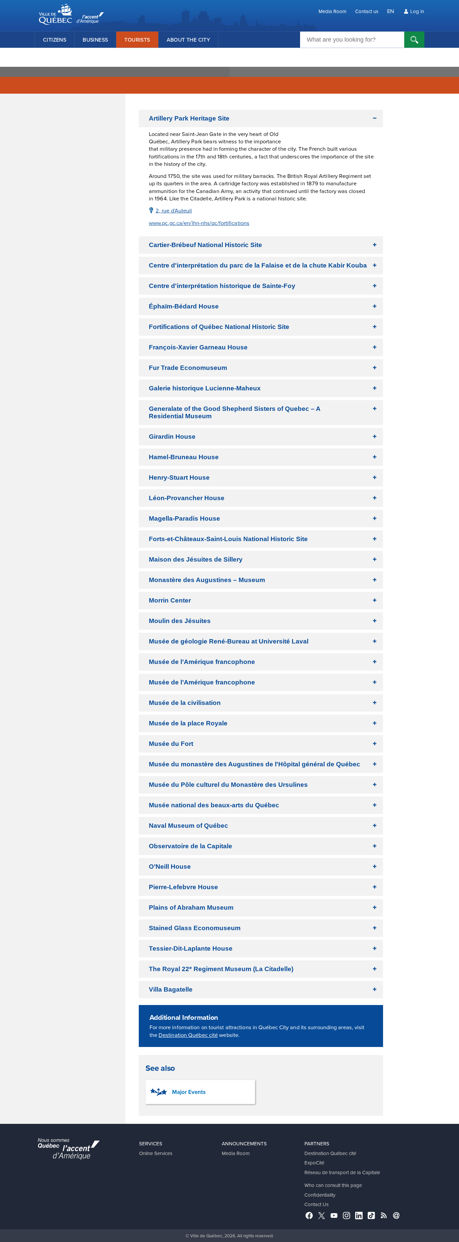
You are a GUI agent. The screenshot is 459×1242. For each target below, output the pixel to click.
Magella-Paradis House (184, 518)
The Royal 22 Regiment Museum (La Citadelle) (221, 968)
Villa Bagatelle (171, 989)
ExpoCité (314, 1162)
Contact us (366, 11)
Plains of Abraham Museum (191, 907)
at (228, 641)
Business (95, 39)
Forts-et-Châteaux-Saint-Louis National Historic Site (228, 538)
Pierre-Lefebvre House (183, 887)
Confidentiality (319, 1194)
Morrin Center (170, 600)
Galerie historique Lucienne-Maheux (205, 388)
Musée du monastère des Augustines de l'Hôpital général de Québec (254, 764)
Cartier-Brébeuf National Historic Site (205, 244)
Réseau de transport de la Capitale (342, 1172)
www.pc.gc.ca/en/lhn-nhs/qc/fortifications (199, 223)
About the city (188, 39)
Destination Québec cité (188, 1035)
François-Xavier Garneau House (198, 347)
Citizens (54, 39)
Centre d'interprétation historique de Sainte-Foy (222, 285)
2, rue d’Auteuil (174, 210)
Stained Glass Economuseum (195, 928)
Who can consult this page (333, 1185)
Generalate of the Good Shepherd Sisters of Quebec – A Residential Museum (235, 412)
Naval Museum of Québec (188, 825)
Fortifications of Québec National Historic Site (219, 326)
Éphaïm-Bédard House (184, 306)
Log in (417, 11)
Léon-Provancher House (186, 497)
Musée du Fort (171, 743)
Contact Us (316, 1204)
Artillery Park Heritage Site (189, 118)
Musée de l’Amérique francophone (202, 661)
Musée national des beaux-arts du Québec (214, 805)
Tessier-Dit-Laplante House (191, 948)
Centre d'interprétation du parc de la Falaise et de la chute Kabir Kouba (258, 265)
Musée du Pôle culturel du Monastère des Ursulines (228, 784)
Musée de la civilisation (185, 702)
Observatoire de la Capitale (190, 846)
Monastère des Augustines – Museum (207, 579)
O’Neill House (170, 866)
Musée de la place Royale (188, 723)
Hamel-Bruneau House (184, 457)
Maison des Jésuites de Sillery (196, 559)
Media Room (332, 11)
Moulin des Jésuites (180, 620)
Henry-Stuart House (179, 477)
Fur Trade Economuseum (188, 367)
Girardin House (172, 436)
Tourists (137, 39)
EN (390, 11)
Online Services (155, 1153)
